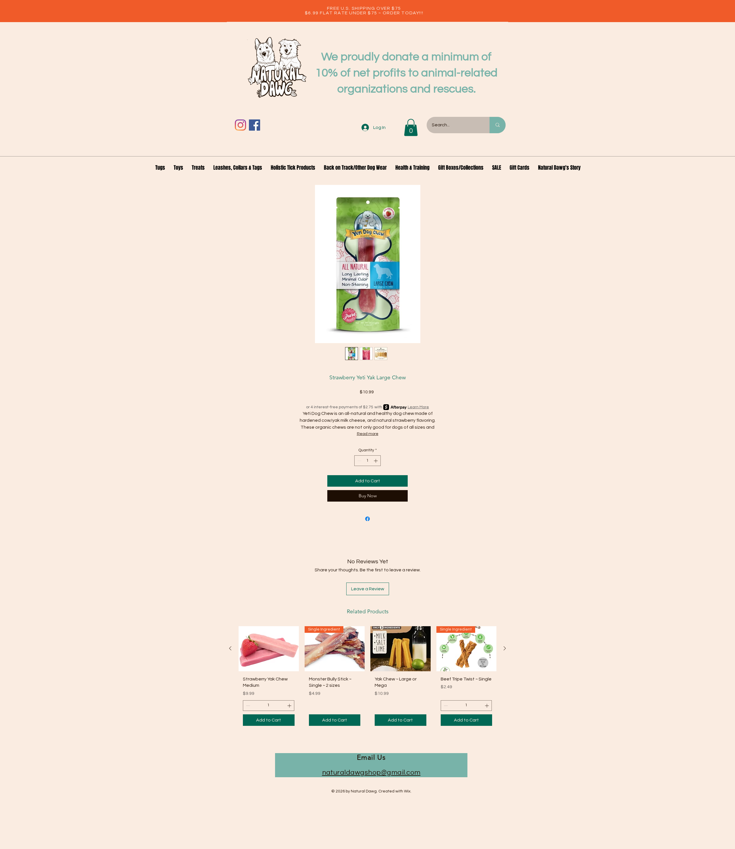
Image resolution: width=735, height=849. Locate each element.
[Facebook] (254, 125)
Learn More (418, 407)
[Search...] (498, 125)
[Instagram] (240, 125)
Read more (367, 434)
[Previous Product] (230, 648)
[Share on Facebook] (367, 518)
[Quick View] (269, 648)
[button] (411, 127)
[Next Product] (504, 648)
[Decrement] (358, 461)
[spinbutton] (367, 461)
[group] (367, 678)
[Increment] (376, 461)
